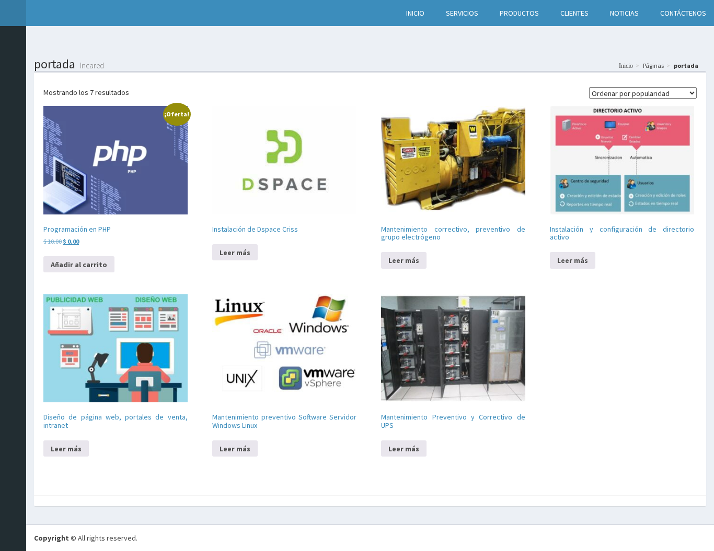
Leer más (235, 252)
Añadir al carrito (79, 264)
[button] (37, 13)
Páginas (653, 65)
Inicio (626, 66)
